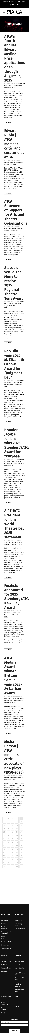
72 (12, 866)
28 (17, 835)
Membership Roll (6, 948)
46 (8, 849)
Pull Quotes (4, 1013)
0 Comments (14, 231)
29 (21, 835)
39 (21, 842)
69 (21, 863)
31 (8, 839)
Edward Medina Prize (19, 990)
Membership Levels (18, 924)
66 (8, 863)
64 (21, 859)
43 (17, 846)
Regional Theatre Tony (20, 974)
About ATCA (4, 920)
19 (21, 829)
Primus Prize (18, 965)
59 (21, 856)
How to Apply (18, 920)
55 (4, 856)
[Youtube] (18, 5)
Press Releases (12, 85)
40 (4, 846)
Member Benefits (20, 929)
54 (21, 852)
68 (17, 863)
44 (21, 846)
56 (8, 856)
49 (21, 849)
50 (4, 852)
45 (4, 849)
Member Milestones (10, 162)
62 (12, 859)
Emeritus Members (4, 928)
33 (17, 839)
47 (12, 849)
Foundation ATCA (6, 942)
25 (4, 835)
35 (4, 842)
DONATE (19, 1)
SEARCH (24, 1)
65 (4, 863)
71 (8, 866)
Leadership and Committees (6, 933)
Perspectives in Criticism (5, 1008)
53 (17, 852)
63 (17, 859)
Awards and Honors (10, 613)
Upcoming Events (6, 961)
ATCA (20, 85)
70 (4, 866)
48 (17, 849)
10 (4, 825)
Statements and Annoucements (13, 228)
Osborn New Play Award (20, 969)
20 (4, 832)
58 (17, 856)
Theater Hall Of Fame (19, 979)
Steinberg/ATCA (19, 961)
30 (4, 839)
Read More (8, 122)
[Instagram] (16, 5)
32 (12, 839)
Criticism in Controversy (4, 1004)
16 (8, 829)
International (5, 945)
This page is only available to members (6, 969)
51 (8, 852)
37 (12, 842)
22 (12, 832)
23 (17, 832)
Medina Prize (20, 698)
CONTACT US (13, 1)
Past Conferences (6, 965)
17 (12, 829)
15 (4, 829)
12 (12, 825)
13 (17, 825)
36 (8, 842)
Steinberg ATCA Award (10, 463)
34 (21, 839)
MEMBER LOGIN (6, 1)
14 (21, 825)
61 (8, 859)
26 (8, 835)
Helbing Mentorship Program (18, 984)
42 (12, 846)
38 (17, 842)
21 (8, 832)
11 (8, 825)
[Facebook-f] (11, 5)
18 (17, 829)
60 (4, 859)
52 (12, 852)
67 (12, 863)
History (3, 924)
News (16, 1003)
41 (8, 846)
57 (12, 856)
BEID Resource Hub (5, 937)
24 (21, 832)
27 (12, 835)
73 (17, 866)
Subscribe (14, 1019)
